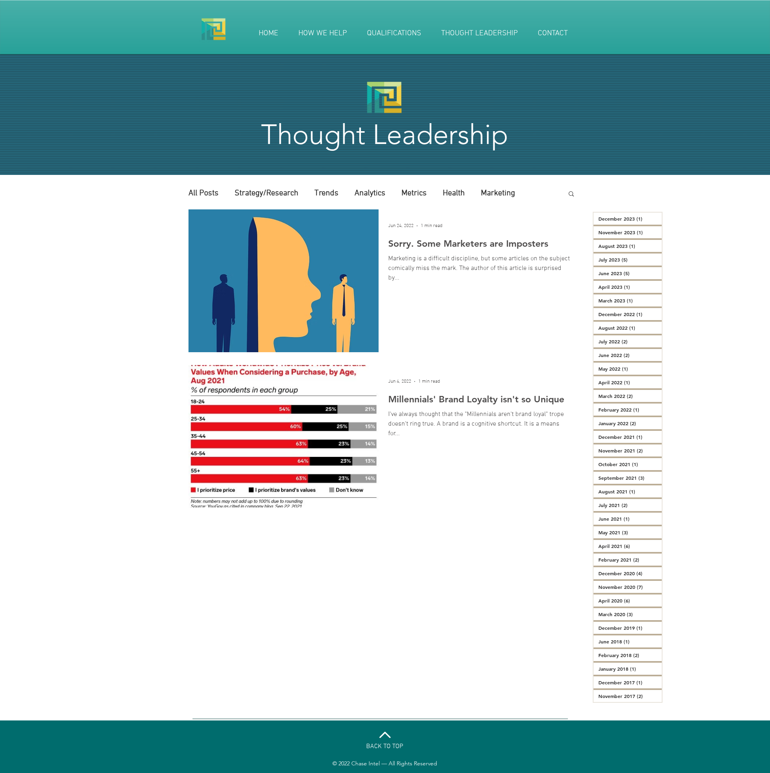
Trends (326, 193)
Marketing (498, 193)
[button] (571, 194)
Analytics (370, 193)
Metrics (414, 193)
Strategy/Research (266, 193)
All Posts (203, 193)
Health (454, 193)
